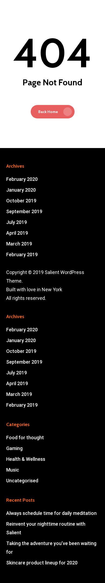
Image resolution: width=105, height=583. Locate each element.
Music (12, 470)
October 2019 (21, 200)
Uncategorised (22, 480)
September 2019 (24, 211)
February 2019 (22, 254)
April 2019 (17, 233)
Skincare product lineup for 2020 (42, 563)
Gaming (14, 448)
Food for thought (25, 437)
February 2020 (22, 179)
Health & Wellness (25, 459)
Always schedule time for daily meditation (51, 513)
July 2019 (16, 222)
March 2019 (19, 244)
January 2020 (21, 190)
